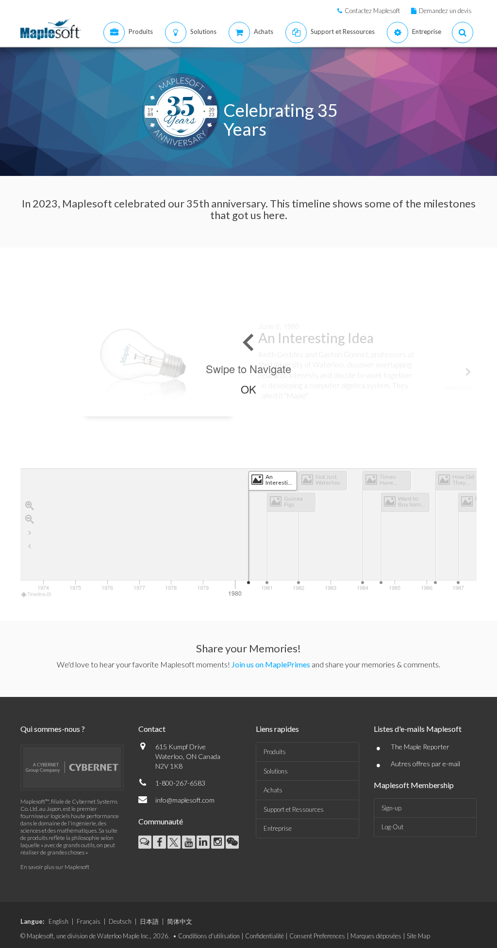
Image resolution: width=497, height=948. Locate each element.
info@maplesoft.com (185, 800)
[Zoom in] (29, 505)
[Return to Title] (29, 546)
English (58, 921)
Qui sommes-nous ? (52, 728)
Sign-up (391, 808)
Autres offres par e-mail (425, 763)
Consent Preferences (317, 936)
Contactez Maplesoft (372, 11)
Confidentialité (264, 936)
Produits (275, 752)
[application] (248, 533)
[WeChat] (232, 842)
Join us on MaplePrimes (271, 664)
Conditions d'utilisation (209, 936)
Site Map (418, 936)
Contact (152, 728)
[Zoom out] (29, 519)
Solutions (276, 771)
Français (88, 921)
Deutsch (120, 921)
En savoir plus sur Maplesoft (54, 866)
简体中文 (179, 921)
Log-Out (392, 827)
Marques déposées (375, 936)
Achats (273, 790)
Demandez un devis (445, 11)
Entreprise (278, 828)
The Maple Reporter (420, 747)
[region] (248, 429)
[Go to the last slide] (29, 532)
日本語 (149, 921)
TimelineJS (39, 594)
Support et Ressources (294, 809)
